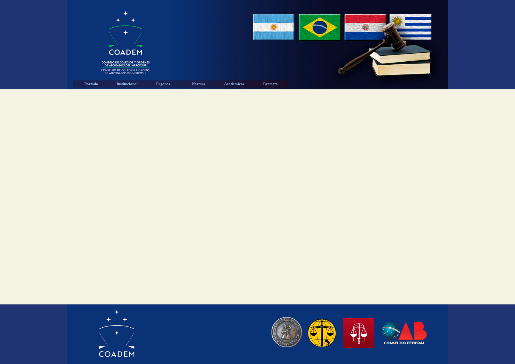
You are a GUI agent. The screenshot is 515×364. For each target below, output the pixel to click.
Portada (91, 84)
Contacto (270, 84)
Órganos (163, 84)
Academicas (234, 84)
